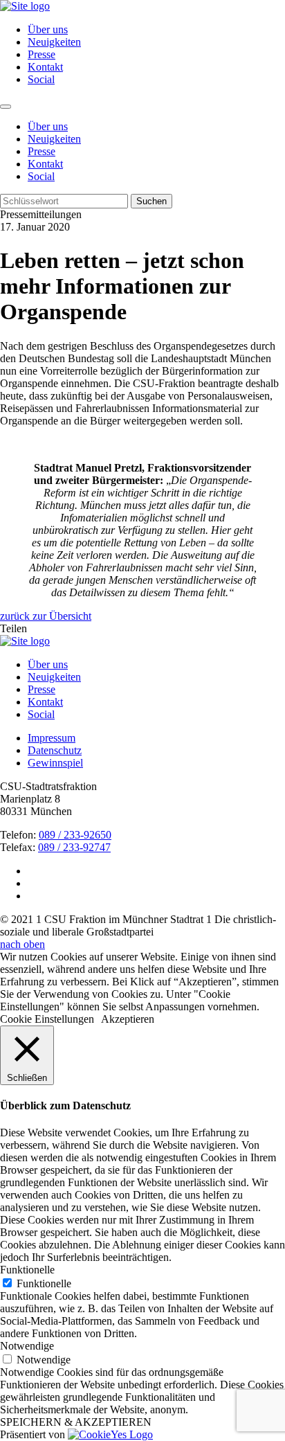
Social (41, 79)
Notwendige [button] (27, 1346)
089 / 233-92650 (75, 835)
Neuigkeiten (54, 42)
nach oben (22, 944)
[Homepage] (25, 641)
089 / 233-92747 (74, 847)
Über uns (48, 29)
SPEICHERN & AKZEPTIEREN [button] (75, 1422)
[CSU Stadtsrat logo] (25, 6)
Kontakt (45, 67)
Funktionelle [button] (27, 1270)
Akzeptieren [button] (127, 1019)
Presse (41, 54)
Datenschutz (55, 750)
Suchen (151, 201)
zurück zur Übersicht (45, 616)
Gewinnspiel (55, 763)
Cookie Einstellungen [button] (47, 1019)
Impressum (51, 738)
